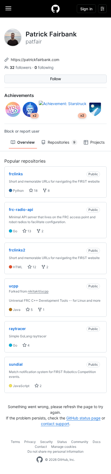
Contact (41, 447)
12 (34, 267)
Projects (97, 142)
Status (62, 442)
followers (21, 67)
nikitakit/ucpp (38, 291)
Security (46, 442)
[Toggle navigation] (8, 8)
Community (79, 442)
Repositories (61, 142)
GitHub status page (83, 418)
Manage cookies (63, 447)
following (44, 67)
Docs (96, 442)
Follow (55, 78)
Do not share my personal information (55, 451)
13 (29, 231)
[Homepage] (55, 8)
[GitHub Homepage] (39, 459)
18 (35, 191)
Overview (26, 142)
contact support (55, 423)
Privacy (30, 442)
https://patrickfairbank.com (35, 59)
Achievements (19, 95)
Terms (15, 442)
